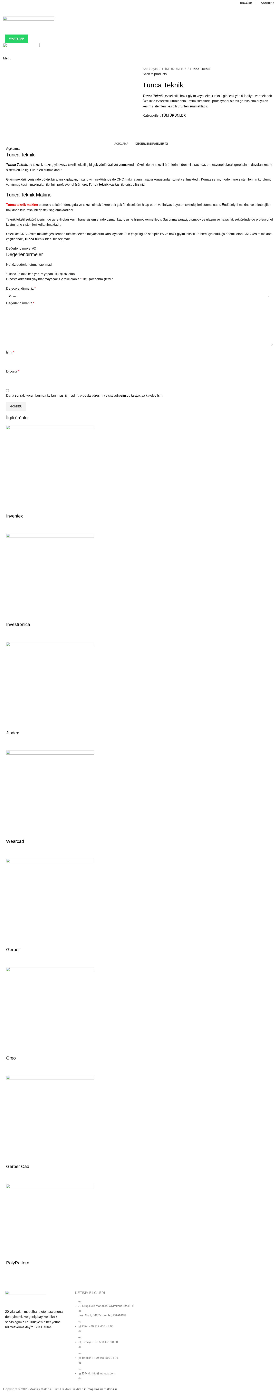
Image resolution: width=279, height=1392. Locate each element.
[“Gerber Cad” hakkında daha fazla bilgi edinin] (11, 1179)
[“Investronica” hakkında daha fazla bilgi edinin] (11, 637)
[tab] (119, 144)
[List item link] (105, 1342)
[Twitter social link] (137, 13)
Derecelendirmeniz (21, 288)
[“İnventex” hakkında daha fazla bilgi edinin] (11, 528)
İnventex (14, 516)
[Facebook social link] (131, 13)
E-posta (12, 371)
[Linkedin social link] (142, 13)
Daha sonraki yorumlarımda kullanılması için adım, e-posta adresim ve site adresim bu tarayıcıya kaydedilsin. (84, 395)
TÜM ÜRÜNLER (174, 69)
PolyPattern (17, 1262)
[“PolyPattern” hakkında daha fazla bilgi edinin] (11, 1275)
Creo (11, 1058)
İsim (10, 352)
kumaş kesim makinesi (100, 1389)
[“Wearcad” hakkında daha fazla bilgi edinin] (11, 854)
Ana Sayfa (150, 69)
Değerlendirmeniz (20, 303)
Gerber (13, 949)
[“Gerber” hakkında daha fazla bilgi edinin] (11, 962)
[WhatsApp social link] (147, 13)
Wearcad (15, 841)
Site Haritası (43, 1327)
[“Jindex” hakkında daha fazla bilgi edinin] (11, 745)
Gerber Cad (17, 1166)
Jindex (12, 732)
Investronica (18, 624)
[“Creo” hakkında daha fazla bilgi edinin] (11, 1070)
